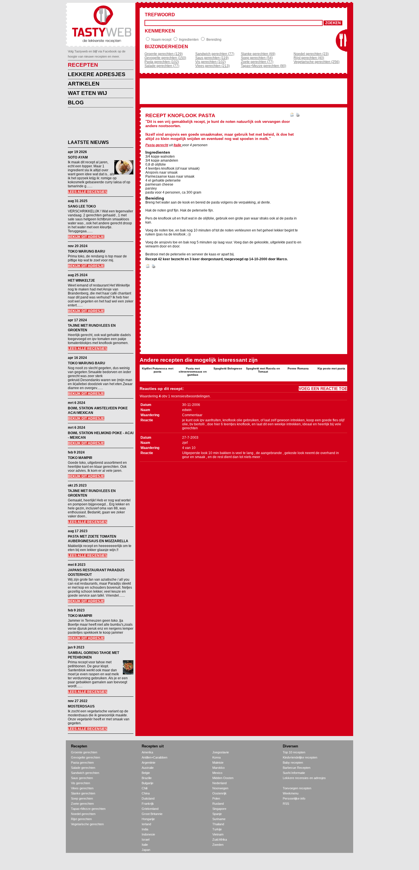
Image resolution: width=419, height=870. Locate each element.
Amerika (147, 752)
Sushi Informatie (294, 773)
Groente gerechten (84, 752)
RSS (286, 803)
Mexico (217, 773)
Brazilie (147, 778)
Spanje (217, 814)
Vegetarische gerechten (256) (316, 62)
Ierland (146, 824)
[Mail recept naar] (292, 116)
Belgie (146, 773)
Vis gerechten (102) (210, 62)
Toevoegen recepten (297, 788)
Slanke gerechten (83, 793)
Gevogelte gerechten (85, 757)
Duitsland (148, 798)
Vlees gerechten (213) (212, 66)
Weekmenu (290, 793)
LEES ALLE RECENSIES (87, 192)
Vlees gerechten (82, 788)
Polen (216, 798)
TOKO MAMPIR (80, 458)
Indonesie (148, 834)
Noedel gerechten (83, 814)
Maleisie (217, 762)
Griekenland (150, 808)
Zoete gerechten (82, 803)
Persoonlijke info (294, 798)
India (145, 829)
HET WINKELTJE (81, 280)
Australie (148, 767)
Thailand (218, 824)
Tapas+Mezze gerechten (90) (263, 66)
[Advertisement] (96, 124)
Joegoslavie (220, 752)
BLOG (76, 102)
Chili (144, 788)
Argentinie (148, 762)
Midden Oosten (222, 778)
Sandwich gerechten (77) (214, 54)
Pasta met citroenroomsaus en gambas (193, 371)
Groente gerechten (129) (164, 54)
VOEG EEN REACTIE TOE (323, 388)
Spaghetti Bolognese (227, 368)
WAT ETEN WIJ (87, 93)
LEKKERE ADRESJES (96, 74)
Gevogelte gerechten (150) (165, 58)
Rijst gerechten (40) (309, 58)
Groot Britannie (152, 814)
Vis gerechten (80, 783)
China (146, 793)
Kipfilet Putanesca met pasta (157, 370)
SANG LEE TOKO (82, 206)
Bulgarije (147, 783)
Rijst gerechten (81, 819)
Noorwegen (220, 788)
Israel (145, 839)
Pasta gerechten (82, 762)
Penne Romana (298, 368)
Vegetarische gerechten (87, 824)
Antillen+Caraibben (154, 757)
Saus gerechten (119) (212, 58)
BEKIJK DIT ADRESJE (86, 237)
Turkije (217, 829)
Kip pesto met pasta (331, 368)
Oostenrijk (219, 793)
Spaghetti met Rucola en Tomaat (263, 370)
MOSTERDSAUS (81, 706)
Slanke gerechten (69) (258, 54)
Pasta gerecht (156, 145)
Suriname (218, 819)
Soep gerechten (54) (257, 58)
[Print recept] (298, 116)
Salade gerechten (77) (162, 66)
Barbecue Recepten (296, 767)
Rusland (218, 803)
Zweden (217, 844)
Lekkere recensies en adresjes (304, 778)
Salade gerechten (83, 767)
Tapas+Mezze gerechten (88, 808)
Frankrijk (148, 803)
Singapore (219, 808)
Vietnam (217, 834)
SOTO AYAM (78, 157)
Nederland (219, 783)
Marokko (218, 767)
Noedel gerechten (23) (311, 54)
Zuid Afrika (219, 839)
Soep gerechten (82, 798)
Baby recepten (293, 762)
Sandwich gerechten (85, 773)
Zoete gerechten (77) (257, 62)
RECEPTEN (83, 65)
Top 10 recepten (294, 752)
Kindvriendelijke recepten (300, 757)
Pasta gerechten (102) (162, 62)
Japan (146, 849)
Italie (177, 145)
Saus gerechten (82, 778)
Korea (216, 757)
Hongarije (148, 819)
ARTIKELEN (83, 84)
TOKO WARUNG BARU (86, 251)
